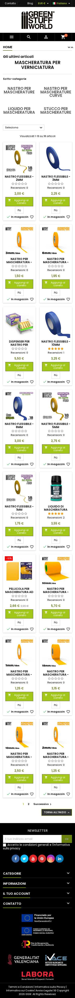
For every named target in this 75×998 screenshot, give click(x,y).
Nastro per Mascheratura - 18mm (56, 674)
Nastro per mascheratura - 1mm (19, 674)
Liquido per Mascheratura (19, 110)
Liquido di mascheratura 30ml (55, 509)
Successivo (42, 804)
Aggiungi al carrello (18, 201)
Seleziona (24, 127)
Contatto (10, 3)
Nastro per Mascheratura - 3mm (19, 262)
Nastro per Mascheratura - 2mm (56, 757)
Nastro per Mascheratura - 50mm (56, 592)
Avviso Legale (44, 990)
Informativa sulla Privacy (50, 987)
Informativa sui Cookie (20, 990)
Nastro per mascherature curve (55, 92)
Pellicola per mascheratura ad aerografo (19, 592)
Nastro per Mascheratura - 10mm (19, 757)
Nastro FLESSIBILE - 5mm (55, 425)
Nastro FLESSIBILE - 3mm (55, 178)
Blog (30, 3)
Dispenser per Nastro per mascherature (19, 344)
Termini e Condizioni (20, 987)
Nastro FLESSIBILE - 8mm (19, 425)
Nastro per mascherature (19, 90)
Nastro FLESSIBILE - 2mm (19, 178)
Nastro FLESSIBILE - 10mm (55, 343)
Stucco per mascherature (55, 110)
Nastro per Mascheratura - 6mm (56, 262)
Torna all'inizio (57, 812)
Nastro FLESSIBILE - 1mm (19, 508)
